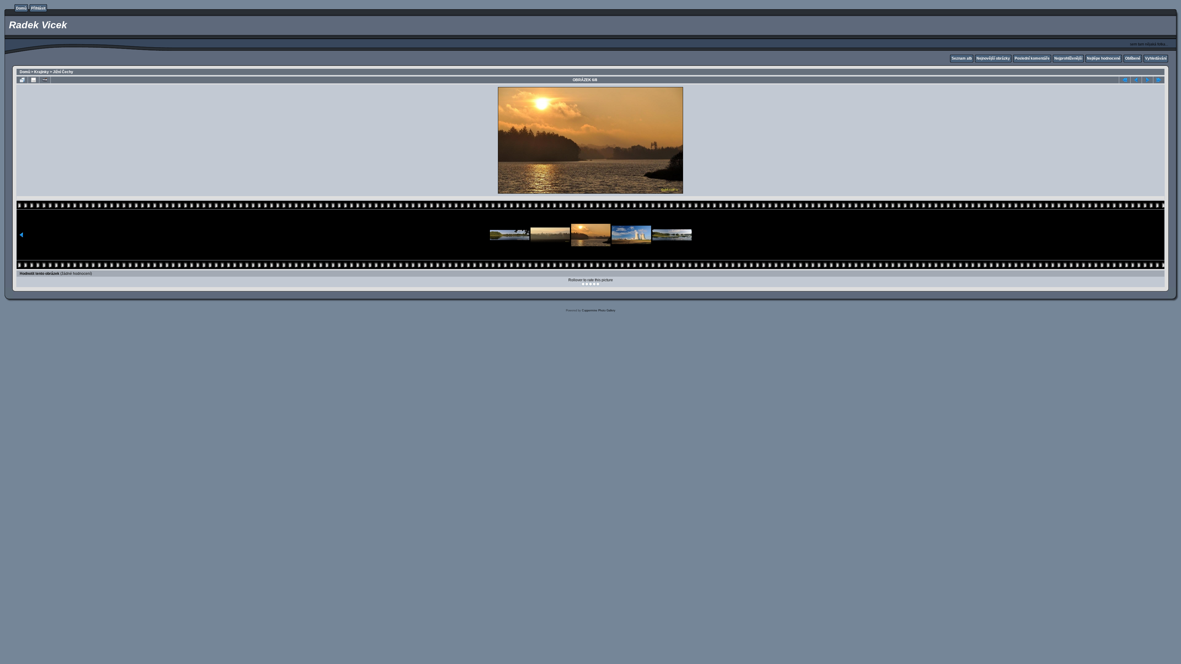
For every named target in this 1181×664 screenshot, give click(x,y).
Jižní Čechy (63, 72)
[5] (598, 284)
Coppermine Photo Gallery (598, 310)
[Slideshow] (44, 80)
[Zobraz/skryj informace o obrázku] (33, 80)
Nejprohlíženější (1068, 58)
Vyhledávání (1156, 58)
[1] (583, 284)
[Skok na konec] (1158, 80)
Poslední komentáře (1032, 58)
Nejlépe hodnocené (1103, 58)
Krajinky (41, 72)
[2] (587, 284)
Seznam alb (962, 58)
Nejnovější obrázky (993, 58)
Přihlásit (38, 8)
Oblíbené (1132, 58)
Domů (21, 8)
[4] (594, 284)
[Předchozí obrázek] (1136, 80)
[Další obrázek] (1147, 80)
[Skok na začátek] (1124, 80)
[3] (590, 284)
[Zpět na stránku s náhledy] (22, 80)
